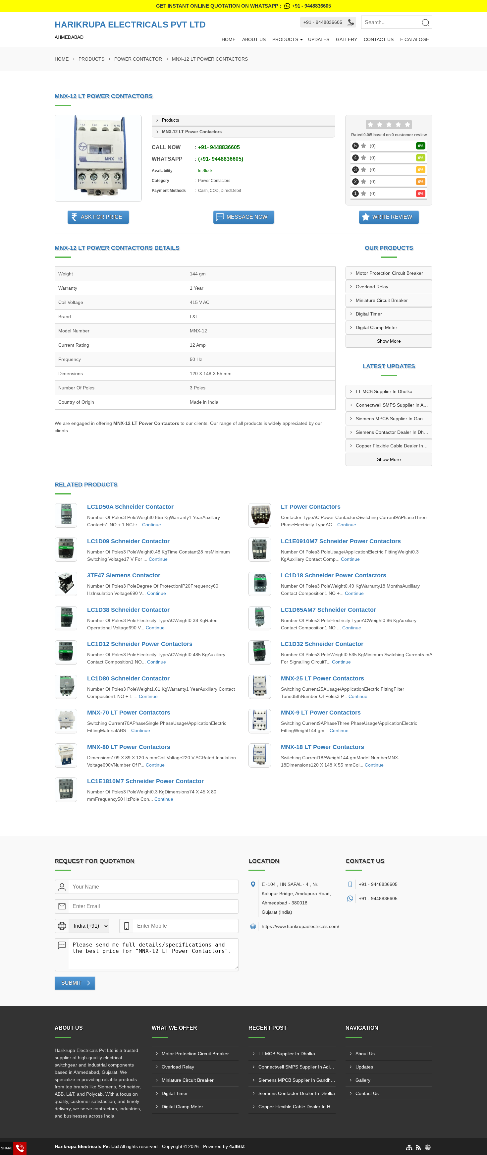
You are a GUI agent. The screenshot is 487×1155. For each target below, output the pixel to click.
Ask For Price (101, 217)
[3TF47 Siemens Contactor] (66, 584)
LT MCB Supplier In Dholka (384, 391)
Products (285, 39)
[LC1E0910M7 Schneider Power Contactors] (260, 550)
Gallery (346, 39)
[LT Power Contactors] (260, 515)
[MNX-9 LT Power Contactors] (260, 721)
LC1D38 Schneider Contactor (128, 609)
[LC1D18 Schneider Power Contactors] (260, 584)
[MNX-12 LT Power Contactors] (98, 158)
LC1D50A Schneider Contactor (130, 506)
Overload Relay (372, 286)
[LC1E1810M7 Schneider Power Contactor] (66, 790)
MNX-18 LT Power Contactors (322, 747)
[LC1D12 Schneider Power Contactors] (66, 652)
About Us (254, 39)
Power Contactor (138, 59)
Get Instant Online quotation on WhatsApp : (243, 6)
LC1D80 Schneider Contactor (128, 678)
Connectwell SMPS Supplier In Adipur (394, 405)
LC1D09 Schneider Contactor (128, 541)
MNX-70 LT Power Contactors (128, 712)
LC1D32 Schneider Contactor (322, 644)
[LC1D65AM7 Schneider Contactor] (260, 618)
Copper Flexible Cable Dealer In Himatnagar (394, 445)
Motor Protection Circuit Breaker (389, 273)
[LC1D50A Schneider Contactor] (66, 515)
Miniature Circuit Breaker (382, 300)
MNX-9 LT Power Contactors (321, 712)
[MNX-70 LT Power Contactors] (66, 721)
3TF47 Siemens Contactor (123, 575)
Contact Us (379, 39)
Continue (151, 524)
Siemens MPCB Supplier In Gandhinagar (394, 418)
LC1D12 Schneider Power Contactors (139, 644)
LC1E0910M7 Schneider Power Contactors (341, 541)
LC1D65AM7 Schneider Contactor (328, 609)
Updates (318, 39)
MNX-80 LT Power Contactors (128, 747)
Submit (71, 983)
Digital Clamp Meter (376, 327)
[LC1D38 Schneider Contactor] (66, 618)
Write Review (392, 217)
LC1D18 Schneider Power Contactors (333, 575)
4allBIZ (237, 1146)
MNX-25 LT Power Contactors (322, 678)
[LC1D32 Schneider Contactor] (260, 652)
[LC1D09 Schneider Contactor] (66, 550)
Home (229, 39)
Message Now (247, 217)
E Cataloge (414, 39)
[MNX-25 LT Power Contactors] (260, 687)
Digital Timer (369, 314)
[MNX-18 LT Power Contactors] (260, 756)
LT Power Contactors (311, 506)
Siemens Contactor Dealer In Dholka (394, 432)
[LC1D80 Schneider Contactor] (66, 687)
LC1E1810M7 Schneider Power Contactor (145, 781)
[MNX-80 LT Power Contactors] (66, 756)
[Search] (425, 22)
